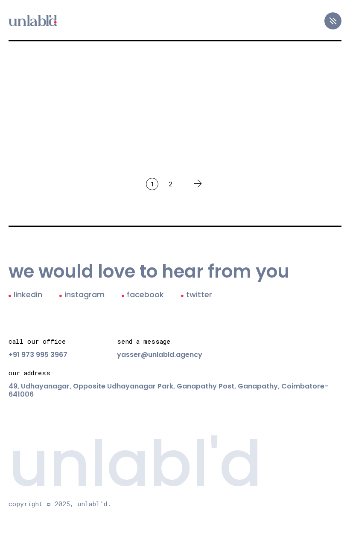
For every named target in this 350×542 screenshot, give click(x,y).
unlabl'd (135, 464)
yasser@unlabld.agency (159, 354)
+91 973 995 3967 (38, 354)
